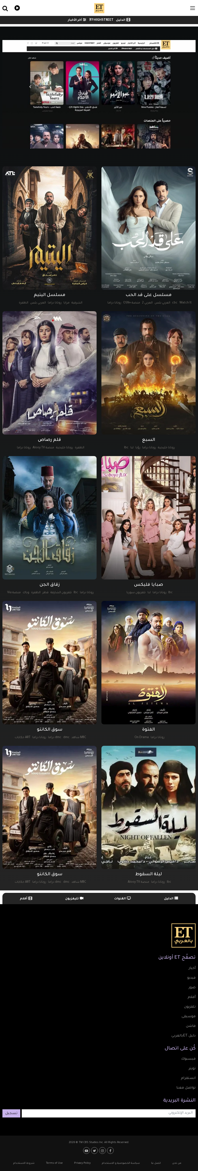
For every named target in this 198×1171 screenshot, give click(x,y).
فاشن (191, 1026)
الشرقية (76, 303)
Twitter (95, 1150)
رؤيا (137, 448)
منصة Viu (14, 592)
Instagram (103, 1150)
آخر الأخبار (75, 20)
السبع (148, 440)
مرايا (67, 303)
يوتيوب (87, 1150)
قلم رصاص (49, 440)
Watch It (185, 303)
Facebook (111, 1150)
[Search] (33, 8)
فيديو (16, 7)
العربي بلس (162, 303)
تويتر (192, 1069)
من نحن (176, 1163)
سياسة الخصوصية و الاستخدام (121, 1163)
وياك (26, 592)
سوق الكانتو (49, 729)
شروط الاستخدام (24, 1163)
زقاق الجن (50, 585)
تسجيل (11, 1114)
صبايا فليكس (148, 585)
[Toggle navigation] (192, 8)
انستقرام (188, 1078)
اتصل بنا (156, 1163)
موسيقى (189, 1017)
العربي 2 (147, 303)
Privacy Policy (82, 1163)
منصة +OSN (131, 303)
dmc (66, 737)
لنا (132, 448)
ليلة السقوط (148, 874)
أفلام (23, 899)
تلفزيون (190, 1007)
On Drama (141, 737)
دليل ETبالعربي (183, 1036)
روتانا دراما (114, 303)
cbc (174, 303)
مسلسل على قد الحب (149, 295)
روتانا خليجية (166, 448)
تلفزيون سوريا (136, 592)
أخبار (192, 968)
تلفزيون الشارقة (61, 592)
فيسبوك (188, 1059)
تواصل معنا (186, 1088)
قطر (45, 592)
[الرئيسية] (99, 8)
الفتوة (148, 729)
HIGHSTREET (103, 20)
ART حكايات (22, 737)
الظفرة (23, 303)
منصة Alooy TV (43, 448)
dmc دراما (54, 737)
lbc (126, 448)
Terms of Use (54, 1163)
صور (192, 988)
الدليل (120, 20)
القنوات (120, 899)
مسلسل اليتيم (49, 295)
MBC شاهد (78, 737)
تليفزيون (72, 899)
